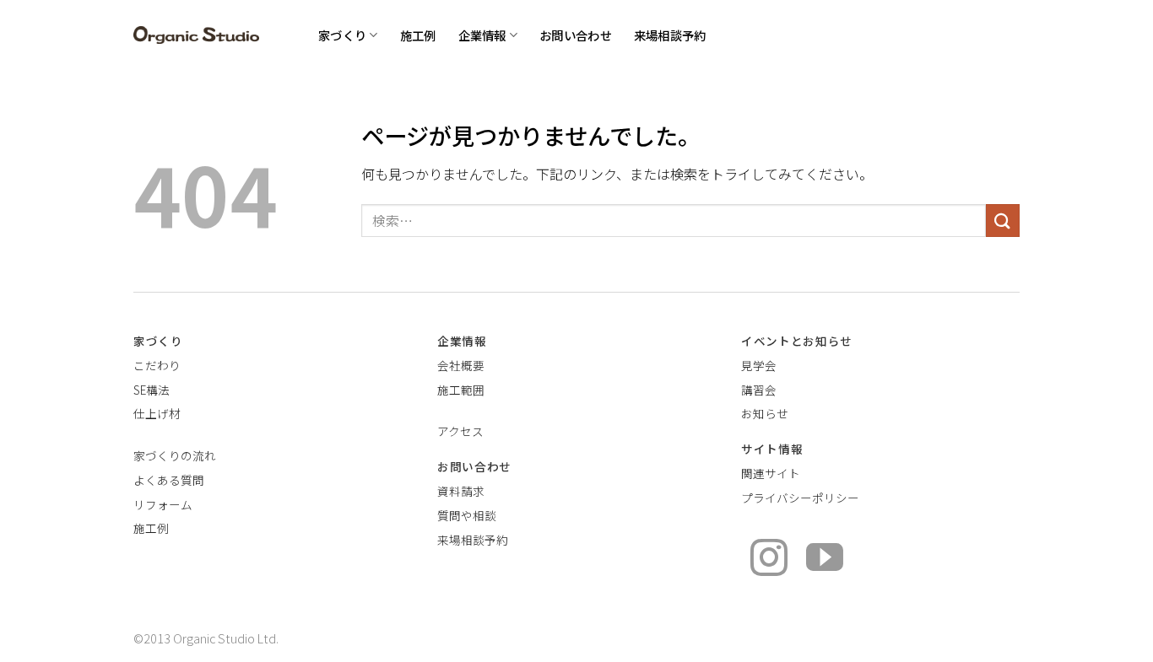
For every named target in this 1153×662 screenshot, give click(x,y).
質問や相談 (466, 515)
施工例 (418, 35)
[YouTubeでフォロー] (824, 560)
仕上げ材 (157, 413)
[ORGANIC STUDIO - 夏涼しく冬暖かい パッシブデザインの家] (196, 35)
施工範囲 (460, 389)
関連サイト (770, 473)
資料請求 (460, 490)
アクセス (460, 430)
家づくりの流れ (174, 455)
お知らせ (764, 413)
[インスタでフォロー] (769, 560)
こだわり (157, 365)
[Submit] (1003, 220)
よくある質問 (168, 479)
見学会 (759, 365)
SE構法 (151, 389)
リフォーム (162, 504)
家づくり (342, 35)
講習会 (759, 389)
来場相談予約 (670, 35)
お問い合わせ (575, 35)
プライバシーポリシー (800, 497)
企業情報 (482, 35)
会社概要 (460, 365)
